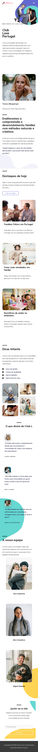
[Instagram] (21, 599)
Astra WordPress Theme (19, 748)
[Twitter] (17, 599)
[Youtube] (24, 599)
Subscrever (19, 732)
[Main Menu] (34, 3)
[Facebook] (14, 599)
